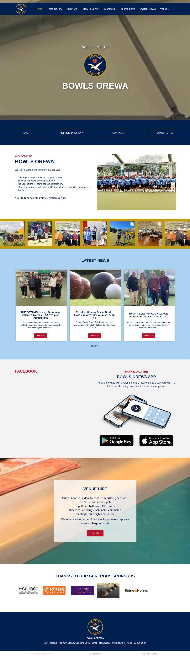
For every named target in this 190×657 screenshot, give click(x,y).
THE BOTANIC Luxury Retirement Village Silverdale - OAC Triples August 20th (41, 315)
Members (96, 654)
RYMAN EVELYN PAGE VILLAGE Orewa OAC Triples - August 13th (148, 315)
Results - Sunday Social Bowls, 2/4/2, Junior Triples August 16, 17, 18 (94, 315)
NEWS (25, 132)
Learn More (95, 533)
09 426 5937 (140, 643)
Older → (95, 346)
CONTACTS (118, 132)
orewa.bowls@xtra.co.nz (111, 643)
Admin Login (151, 654)
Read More (40, 336)
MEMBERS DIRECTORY (72, 132)
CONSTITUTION (165, 132)
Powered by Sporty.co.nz (41, 654)
